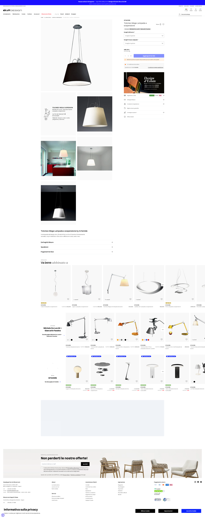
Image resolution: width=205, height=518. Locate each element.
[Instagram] (195, 487)
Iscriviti (85, 464)
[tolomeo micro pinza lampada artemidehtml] (152, 327)
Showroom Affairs (46, 14)
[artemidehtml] (53, 368)
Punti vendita (55, 488)
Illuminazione (16, 14)
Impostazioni (168, 511)
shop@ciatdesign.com (12, 490)
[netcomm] (157, 499)
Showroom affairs (56, 496)
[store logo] (12, 10)
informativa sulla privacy (73, 468)
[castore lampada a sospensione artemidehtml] (56, 283)
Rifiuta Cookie (145, 511)
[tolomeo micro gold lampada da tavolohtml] (177, 327)
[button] (186, 10)
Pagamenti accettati (90, 494)
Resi (87, 488)
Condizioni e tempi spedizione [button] (155, 67)
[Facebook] (198, 487)
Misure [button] (157, 24)
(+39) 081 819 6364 (11, 488)
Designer (73, 14)
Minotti (119, 494)
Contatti (87, 485)
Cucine (23, 14)
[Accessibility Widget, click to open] (2, 515)
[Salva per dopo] (163, 24)
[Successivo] (110, 122)
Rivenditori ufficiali (122, 492)
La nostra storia (55, 485)
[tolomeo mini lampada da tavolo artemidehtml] (102, 327)
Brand (62, 14)
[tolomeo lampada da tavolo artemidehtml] (77, 327)
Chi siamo (192, 6)
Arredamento (6, 14)
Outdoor (29, 14)
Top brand (120, 488)
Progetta (181, 6)
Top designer (121, 486)
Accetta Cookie (191, 511)
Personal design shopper (58, 498)
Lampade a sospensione (57, 17)
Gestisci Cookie (89, 500)
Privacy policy (89, 496)
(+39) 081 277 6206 (11, 502)
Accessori (36, 14)
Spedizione (88, 490)
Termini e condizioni (75, 474)
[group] (55, 286)
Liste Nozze (54, 500)
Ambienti (67, 14)
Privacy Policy (66, 474)
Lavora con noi (198, 6)
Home (42, 17)
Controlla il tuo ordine (91, 486)
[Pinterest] (201, 487)
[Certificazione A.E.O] (166, 499)
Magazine (186, 6)
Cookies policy (89, 498)
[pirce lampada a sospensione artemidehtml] (180, 283)
